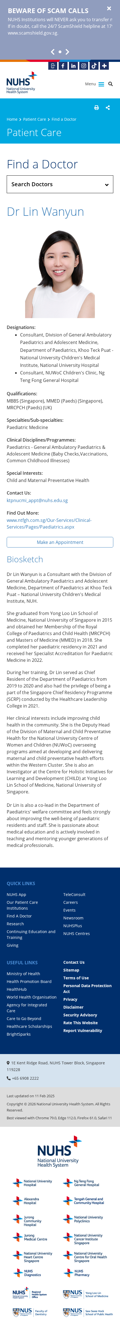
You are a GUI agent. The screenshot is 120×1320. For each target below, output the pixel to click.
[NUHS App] (52, 66)
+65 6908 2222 (25, 1078)
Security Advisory (80, 1015)
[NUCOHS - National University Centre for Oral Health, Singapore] (88, 1257)
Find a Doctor (64, 119)
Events (69, 910)
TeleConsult (74, 894)
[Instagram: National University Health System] (83, 66)
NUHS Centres (76, 933)
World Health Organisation (32, 997)
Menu (91, 83)
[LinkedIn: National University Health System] (73, 66)
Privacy (70, 999)
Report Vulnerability (82, 1030)
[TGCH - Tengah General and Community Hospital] (88, 1202)
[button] (96, 107)
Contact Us (74, 962)
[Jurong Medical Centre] (38, 1238)
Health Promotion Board (29, 981)
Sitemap (71, 970)
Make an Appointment (60, 542)
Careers (70, 902)
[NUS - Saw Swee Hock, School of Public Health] (88, 1311)
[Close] (109, 8)
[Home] (60, 1152)
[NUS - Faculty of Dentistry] (38, 1311)
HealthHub (17, 989)
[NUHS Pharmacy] (88, 1274)
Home (12, 119)
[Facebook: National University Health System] (63, 66)
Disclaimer (73, 1007)
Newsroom (73, 918)
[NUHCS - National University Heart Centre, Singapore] (38, 1257)
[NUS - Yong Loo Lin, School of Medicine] (88, 1293)
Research (15, 923)
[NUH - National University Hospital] (38, 1184)
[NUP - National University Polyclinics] (88, 1220)
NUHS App (16, 894)
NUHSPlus (72, 925)
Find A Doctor (19, 916)
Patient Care (34, 119)
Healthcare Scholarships (29, 1026)
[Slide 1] (60, 51)
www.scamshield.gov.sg (32, 33)
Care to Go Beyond (24, 1018)
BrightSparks (19, 1034)
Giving (12, 945)
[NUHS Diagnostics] (38, 1274)
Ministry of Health (23, 973)
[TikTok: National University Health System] (94, 66)
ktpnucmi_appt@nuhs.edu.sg (37, 500)
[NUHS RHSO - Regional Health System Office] (38, 1293)
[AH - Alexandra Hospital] (38, 1202)
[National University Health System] (22, 82)
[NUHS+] (104, 66)
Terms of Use (76, 977)
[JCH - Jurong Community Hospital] (38, 1220)
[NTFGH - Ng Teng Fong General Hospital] (88, 1184)
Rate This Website (80, 1022)
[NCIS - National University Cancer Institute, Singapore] (88, 1238)
